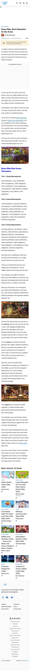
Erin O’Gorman (20, 576)
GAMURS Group (25, 660)
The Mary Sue (15, 647)
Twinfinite (15, 624)
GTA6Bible (15, 656)
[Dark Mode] (20, 3)
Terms (15, 606)
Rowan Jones (5, 489)
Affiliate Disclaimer (6, 606)
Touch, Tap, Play (15, 649)
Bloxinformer (15, 654)
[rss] (3, 597)
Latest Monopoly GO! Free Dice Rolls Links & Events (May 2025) (22, 487)
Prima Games (15, 631)
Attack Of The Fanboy (15, 628)
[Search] (17, 3)
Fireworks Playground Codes (5, 568)
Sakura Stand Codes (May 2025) (6, 484)
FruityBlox (15, 651)
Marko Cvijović (20, 494)
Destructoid (15, 637)
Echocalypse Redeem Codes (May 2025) (21, 539)
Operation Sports (15, 644)
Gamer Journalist (15, 640)
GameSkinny (15, 642)
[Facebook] (7, 597)
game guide (23, 443)
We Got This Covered (15, 635)
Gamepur (15, 626)
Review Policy (5, 609)
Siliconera (15, 633)
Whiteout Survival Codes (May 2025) (21, 514)
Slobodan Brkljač (6, 521)
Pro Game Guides (15, 621)
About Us (3, 604)
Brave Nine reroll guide (15, 120)
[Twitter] (12, 597)
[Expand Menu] (23, 3)
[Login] (27, 3)
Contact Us (16, 604)
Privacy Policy (17, 609)
